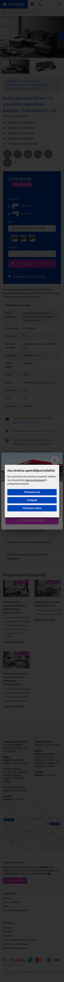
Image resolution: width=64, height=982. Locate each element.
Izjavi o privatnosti (35, 480)
